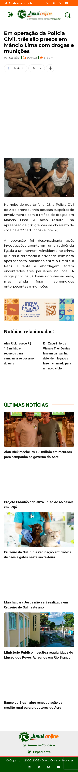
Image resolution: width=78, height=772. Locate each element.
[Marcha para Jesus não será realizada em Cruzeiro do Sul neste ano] (39, 579)
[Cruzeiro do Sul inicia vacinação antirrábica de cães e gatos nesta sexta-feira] (39, 529)
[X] (53, 3)
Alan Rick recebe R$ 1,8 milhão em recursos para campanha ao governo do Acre (19, 353)
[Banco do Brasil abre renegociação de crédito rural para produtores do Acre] (39, 680)
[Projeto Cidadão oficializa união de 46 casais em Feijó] (39, 479)
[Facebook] (41, 3)
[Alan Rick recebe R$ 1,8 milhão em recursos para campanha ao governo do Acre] (39, 429)
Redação (14, 57)
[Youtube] (66, 3)
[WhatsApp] (60, 3)
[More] (50, 68)
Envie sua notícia (20, 3)
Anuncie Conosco (41, 745)
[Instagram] (47, 3)
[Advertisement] (39, 115)
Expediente (42, 752)
